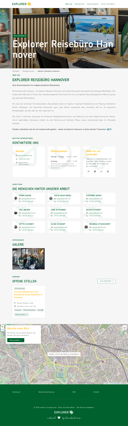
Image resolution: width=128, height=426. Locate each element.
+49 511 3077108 (95, 201)
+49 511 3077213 (28, 216)
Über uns (68, 4)
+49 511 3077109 (63, 201)
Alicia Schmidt (93, 210)
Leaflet (107, 383)
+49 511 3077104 (98, 230)
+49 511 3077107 (95, 216)
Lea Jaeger (24, 210)
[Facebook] (95, 171)
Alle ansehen (106, 281)
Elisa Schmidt (58, 224)
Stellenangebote (93, 4)
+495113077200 (24, 159)
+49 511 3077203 (60, 216)
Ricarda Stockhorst (100, 224)
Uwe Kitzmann (58, 210)
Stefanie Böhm (93, 196)
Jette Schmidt (26, 224)
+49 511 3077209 (28, 201)
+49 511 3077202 (28, 230)
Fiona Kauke (25, 196)
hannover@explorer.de (25, 155)
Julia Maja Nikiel (62, 196)
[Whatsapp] (101, 171)
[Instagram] (88, 171)
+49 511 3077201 (60, 230)
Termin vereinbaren (108, 4)
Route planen (15, 340)
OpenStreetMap (115, 383)
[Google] (108, 171)
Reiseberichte (79, 4)
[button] (2, 326)
